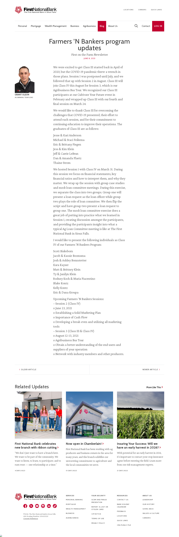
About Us (147, 496)
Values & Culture (151, 513)
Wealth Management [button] (56, 26)
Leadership (148, 500)
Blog (102, 26)
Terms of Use (97, 518)
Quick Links (156, 10)
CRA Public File (124, 525)
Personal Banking (74, 500)
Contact (146, 26)
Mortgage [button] (36, 26)
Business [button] (74, 26)
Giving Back (148, 509)
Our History (148, 504)
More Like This (153, 387)
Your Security (98, 496)
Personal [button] (22, 26)
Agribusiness (72, 518)
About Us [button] (113, 26)
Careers (142, 10)
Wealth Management (76, 509)
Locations (129, 10)
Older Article (28, 369)
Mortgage (71, 504)
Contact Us (122, 500)
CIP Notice (96, 514)
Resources (122, 496)
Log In (158, 26)
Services (70, 496)
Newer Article (150, 369)
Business (70, 513)
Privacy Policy (98, 523)
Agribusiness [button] (89, 26)
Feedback (121, 511)
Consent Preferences (30, 518)
